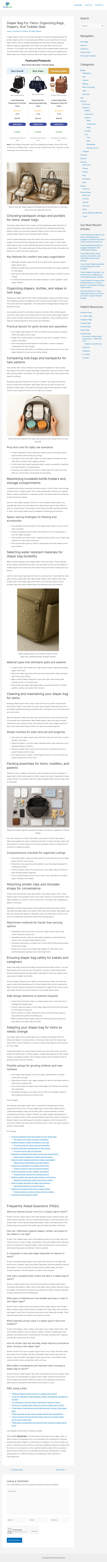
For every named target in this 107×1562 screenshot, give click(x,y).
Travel (84, 216)
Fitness (85, 168)
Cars (82, 98)
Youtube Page (85, 323)
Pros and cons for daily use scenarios (28, 1151)
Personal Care (85, 192)
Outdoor (88, 118)
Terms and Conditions (88, 56)
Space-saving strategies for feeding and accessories (33, 1157)
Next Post (61, 1470)
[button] (17, 124)
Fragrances (86, 73)
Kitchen (85, 172)
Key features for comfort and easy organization (31, 1140)
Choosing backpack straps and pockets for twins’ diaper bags (34, 1137)
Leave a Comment (13, 31)
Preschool (86, 104)
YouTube (85, 358)
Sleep (84, 209)
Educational (91, 144)
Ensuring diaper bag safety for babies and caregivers (30, 1183)
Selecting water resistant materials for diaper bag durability (33, 1160)
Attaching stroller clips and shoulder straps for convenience (33, 1177)
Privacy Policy (85, 52)
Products (24, 31)
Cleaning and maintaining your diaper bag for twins (30, 1166)
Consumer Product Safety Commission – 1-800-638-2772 (92, 338)
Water (89, 128)
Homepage (78, 5)
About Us (88, 5)
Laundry (85, 202)
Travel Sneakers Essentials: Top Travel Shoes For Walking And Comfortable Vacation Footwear (92, 274)
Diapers (87, 111)
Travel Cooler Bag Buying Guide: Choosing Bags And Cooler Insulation (92, 266)
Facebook (86, 347)
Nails (84, 91)
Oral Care (85, 206)
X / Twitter (86, 354)
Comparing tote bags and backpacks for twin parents (30, 1148)
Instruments (89, 114)
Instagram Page (86, 320)
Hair (83, 77)
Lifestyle (83, 162)
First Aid (85, 199)
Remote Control (92, 148)
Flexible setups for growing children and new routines (34, 1192)
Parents (83, 186)
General (83, 158)
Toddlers (85, 151)
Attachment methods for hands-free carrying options (33, 1180)
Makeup (85, 84)
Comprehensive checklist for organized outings (31, 1174)
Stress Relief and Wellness (92, 213)
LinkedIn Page (85, 327)
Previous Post (16, 1470)
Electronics (86, 165)
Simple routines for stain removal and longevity (31, 1169)
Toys (86, 134)
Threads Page (85, 334)
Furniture (83, 155)
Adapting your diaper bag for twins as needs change (30, 1189)
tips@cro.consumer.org (93, 344)
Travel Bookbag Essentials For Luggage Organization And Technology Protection (91, 247)
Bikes (89, 120)
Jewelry (85, 80)
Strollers (88, 131)
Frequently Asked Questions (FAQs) (24, 1195)
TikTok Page (84, 330)
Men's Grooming (88, 87)
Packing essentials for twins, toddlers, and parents (30, 1172)
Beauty (82, 70)
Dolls (88, 141)
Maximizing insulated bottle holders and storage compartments (34, 1154)
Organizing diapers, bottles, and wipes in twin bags (30, 1142)
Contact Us (99, 5)
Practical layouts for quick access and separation (32, 1145)
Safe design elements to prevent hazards (29, 1186)
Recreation (86, 179)
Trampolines (91, 124)
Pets (84, 175)
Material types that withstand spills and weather (31, 1163)
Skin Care (86, 94)
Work (84, 182)
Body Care (86, 195)
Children (83, 101)
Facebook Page (86, 313)
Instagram (86, 351)
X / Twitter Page (86, 316)
